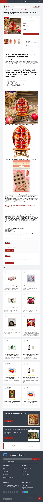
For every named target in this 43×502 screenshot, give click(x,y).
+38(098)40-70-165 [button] (26, 485)
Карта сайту (5, 474)
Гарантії (27, 45)
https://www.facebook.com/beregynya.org (4, 492)
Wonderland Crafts (29, 20)
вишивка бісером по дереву (19, 84)
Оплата (27, 36)
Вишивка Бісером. (19, 200)
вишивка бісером (9, 205)
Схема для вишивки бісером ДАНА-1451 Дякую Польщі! (12, 378)
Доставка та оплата (17, 51)
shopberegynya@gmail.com (27, 487)
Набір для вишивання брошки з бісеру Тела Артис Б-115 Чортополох (12, 308)
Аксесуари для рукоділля (26, 468)
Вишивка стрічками (25, 475)
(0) (31, 17)
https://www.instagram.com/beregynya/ (12, 492)
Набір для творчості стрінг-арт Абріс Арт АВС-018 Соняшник (12, 402)
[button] (18, 1)
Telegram (25, 492)
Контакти (5, 472)
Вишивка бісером (25, 472)
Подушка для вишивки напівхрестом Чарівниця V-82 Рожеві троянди (31, 308)
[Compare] (38, 17)
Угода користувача (11, 461)
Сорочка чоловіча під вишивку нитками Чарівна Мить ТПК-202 (30, 355)
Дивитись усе (9, 421)
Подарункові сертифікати (8, 477)
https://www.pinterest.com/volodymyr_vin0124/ (10, 492)
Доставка (28, 41)
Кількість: (24, 29)
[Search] (29, 7)
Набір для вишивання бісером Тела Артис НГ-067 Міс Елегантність (31, 286)
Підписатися (35, 459)
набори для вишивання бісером (29, 205)
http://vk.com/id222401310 (14, 492)
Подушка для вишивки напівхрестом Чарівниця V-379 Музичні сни (31, 330)
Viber (23, 492)
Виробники (5, 475)
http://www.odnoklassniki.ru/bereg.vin (17, 492)
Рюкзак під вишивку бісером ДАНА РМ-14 (12, 329)
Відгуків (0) (24, 51)
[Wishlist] (34, 17)
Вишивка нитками (25, 474)
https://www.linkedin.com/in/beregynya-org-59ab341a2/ (8, 492)
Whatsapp (27, 492)
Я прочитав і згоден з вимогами (12, 461)
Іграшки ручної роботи (26, 469)
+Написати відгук (9, 250)
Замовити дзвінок (36, 7)
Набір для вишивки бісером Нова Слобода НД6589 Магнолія (12, 286)
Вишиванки (24, 471)
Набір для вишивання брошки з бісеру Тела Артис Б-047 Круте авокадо (12, 355)
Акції (4, 478)
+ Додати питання (9, 262)
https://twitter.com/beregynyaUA (6, 492)
